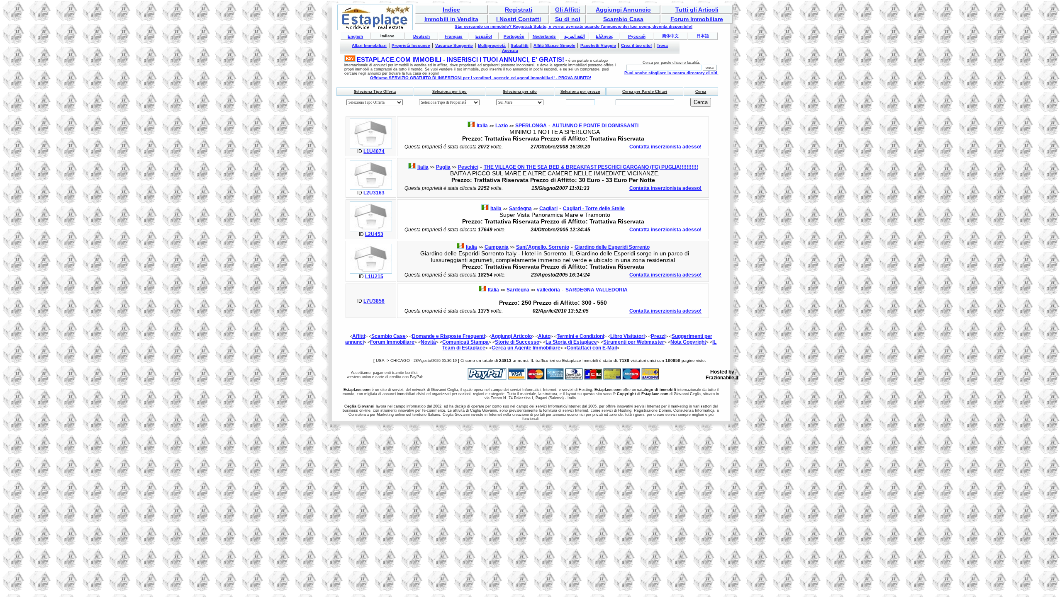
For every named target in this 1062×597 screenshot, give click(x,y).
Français (454, 36)
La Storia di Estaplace (571, 342)
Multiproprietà (492, 45)
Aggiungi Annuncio (623, 9)
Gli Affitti (567, 9)
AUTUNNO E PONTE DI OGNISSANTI (595, 126)
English (355, 36)
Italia (482, 126)
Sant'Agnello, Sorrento (542, 247)
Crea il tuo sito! (636, 45)
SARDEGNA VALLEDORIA (596, 290)
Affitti (358, 336)
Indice (451, 9)
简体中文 (670, 36)
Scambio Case (388, 336)
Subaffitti (520, 45)
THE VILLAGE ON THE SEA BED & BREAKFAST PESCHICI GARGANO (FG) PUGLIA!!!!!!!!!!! (591, 167)
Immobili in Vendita (451, 19)
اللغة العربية (574, 36)
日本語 (703, 36)
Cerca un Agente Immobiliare (526, 348)
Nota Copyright (688, 342)
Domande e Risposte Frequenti (448, 336)
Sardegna (520, 208)
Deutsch (421, 36)
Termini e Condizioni (580, 336)
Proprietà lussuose (411, 45)
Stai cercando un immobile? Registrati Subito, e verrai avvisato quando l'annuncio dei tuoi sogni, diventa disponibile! (573, 26)
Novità (428, 342)
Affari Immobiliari (369, 45)
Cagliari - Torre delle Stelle (594, 208)
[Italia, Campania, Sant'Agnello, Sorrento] (371, 272)
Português (514, 36)
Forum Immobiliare (696, 19)
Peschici (468, 167)
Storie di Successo (517, 342)
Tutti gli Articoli (697, 9)
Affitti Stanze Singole (554, 45)
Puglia (443, 167)
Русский (636, 36)
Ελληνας (604, 36)
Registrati (518, 9)
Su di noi (567, 19)
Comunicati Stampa (465, 342)
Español (483, 36)
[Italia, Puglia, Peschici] (371, 188)
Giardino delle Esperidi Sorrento (612, 247)
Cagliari (548, 208)
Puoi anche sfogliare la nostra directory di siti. (671, 72)
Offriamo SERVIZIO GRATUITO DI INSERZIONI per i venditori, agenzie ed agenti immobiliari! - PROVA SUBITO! (480, 77)
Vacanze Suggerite (454, 45)
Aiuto (544, 336)
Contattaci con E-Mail (592, 348)
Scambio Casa (623, 19)
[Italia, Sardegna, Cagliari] (371, 230)
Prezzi (658, 336)
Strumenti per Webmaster (633, 342)
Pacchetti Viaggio (598, 45)
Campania (497, 247)
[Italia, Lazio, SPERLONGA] (371, 147)
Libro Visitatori (627, 336)
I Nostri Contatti (518, 19)
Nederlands (544, 36)
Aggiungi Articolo (511, 336)
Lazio (501, 126)
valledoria (548, 290)
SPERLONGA (531, 126)
